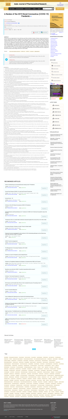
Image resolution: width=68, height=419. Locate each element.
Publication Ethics (54, 49)
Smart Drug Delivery (50, 393)
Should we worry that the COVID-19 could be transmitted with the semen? (20, 269)
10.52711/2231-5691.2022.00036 (12, 265)
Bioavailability (6, 370)
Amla (49, 391)
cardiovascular (41, 373)
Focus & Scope (53, 39)
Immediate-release (44, 378)
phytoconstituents (39, 386)
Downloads (53, 408)
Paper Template (55, 68)
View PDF (36, 32)
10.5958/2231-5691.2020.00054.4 (12, 272)
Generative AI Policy (54, 45)
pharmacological (26, 360)
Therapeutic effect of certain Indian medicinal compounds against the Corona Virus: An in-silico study (25, 219)
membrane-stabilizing (7, 360)
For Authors (28, 8)
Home (6, 8)
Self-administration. (12, 370)
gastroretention (28, 380)
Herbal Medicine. (17, 373)
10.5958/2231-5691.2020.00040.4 (12, 23)
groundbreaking (52, 373)
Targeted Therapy (57, 393)
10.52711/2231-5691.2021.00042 (12, 257)
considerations (6, 396)
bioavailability (6, 357)
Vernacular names (36, 396)
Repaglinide (56, 381)
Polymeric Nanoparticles (15, 363)
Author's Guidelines (56, 65)
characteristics (40, 381)
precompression (13, 378)
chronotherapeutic (58, 357)
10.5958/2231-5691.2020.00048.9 (12, 201)
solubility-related (50, 381)
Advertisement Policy (54, 55)
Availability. (53, 378)
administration (6, 368)
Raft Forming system (16, 381)
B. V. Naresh (10, 19)
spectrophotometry (37, 370)
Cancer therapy (61, 363)
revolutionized (29, 373)
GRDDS (44, 380)
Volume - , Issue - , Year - (15, 29)
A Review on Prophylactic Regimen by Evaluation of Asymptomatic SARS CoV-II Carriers (23, 261)
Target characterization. (22, 388)
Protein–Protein (12, 386)
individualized (48, 388)
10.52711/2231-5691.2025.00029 (12, 285)
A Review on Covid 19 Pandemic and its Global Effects (16, 254)
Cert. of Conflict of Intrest (57, 74)
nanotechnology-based (49, 363)
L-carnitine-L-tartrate (29, 383)
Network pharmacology (52, 386)
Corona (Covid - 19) (9, 198)
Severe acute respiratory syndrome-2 (15, 51)
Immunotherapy (20, 365)
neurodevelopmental (48, 365)
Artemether (34, 378)
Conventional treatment (7, 365)
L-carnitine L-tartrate (26, 385)
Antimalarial (39, 378)
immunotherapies (36, 363)
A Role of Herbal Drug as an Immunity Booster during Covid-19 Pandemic (20, 184)
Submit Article (60, 8)
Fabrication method (53, 368)
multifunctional (39, 393)
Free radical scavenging (41, 385)
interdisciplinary (55, 363)
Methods (47, 380)
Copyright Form (56, 71)
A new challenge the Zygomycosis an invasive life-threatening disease (19, 296)
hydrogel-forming (12, 368)
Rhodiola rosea (11, 373)
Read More (44, 188)
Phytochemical (42, 396)
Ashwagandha (6, 373)
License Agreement (54, 42)
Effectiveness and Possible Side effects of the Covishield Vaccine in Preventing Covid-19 (23, 282)
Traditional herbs (15, 388)
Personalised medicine (33, 365)
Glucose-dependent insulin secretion (41, 375)
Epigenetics (57, 365)
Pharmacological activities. (49, 396)
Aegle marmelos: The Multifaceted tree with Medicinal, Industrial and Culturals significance (23, 311)
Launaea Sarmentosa (38, 360)
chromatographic (30, 370)
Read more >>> (61, 32)
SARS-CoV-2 (23, 51)
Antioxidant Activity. (57, 385)
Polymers (62, 393)
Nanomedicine (58, 362)
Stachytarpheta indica (24, 396)
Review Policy (53, 52)
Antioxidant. (61, 391)
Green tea (52, 391)
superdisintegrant (39, 357)
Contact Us (53, 409)
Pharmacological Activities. (8, 362)
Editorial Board (19, 8)
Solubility (49, 378)
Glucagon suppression (50, 375)
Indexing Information (57, 80)
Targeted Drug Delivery (7, 363)
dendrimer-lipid (21, 362)
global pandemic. (37, 51)
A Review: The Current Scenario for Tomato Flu (14, 276)
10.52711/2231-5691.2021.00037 (12, 187)
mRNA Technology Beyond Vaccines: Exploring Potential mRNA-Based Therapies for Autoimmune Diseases (25, 319)
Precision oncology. (40, 365)
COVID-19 (27, 51)
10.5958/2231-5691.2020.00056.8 (12, 250)
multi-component (45, 386)
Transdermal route (46, 368)
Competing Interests (54, 38)
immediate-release (7, 378)
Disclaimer (52, 56)
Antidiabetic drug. (22, 383)
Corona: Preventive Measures (11, 289)
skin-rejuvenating (12, 391)
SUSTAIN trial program (31, 375)
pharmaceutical (18, 370)
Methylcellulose (45, 357)
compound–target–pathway (19, 386)
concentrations (47, 383)
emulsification (24, 391)
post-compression (51, 357)
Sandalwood (57, 391)
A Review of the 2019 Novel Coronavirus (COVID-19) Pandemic (26, 15)
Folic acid (53, 365)
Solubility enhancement (7, 383)
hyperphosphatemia (42, 388)
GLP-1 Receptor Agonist (23, 375)
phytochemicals (31, 360)
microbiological (30, 391)
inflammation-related (19, 385)
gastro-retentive (39, 380)
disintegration (29, 368)
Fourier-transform (27, 357)
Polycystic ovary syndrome (8, 388)
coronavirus (32, 51)
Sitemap (26, 416)
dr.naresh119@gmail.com (11, 21)
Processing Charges (55, 77)
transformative (42, 363)
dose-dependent (6, 385)
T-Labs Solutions (57, 417)
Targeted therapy (14, 365)
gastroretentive (17, 380)
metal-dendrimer (39, 362)
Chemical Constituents (52, 360)
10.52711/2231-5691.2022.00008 (12, 194)
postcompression (19, 378)
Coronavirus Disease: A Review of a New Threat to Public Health (18, 226)
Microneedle (59, 368)
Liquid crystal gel (61, 381)
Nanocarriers (45, 393)
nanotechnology (17, 393)
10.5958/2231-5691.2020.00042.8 (12, 229)
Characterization (21, 357)
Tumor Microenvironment (23, 363)
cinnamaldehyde (6, 386)
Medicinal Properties (45, 360)
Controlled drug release (15, 383)
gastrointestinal (57, 373)
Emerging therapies (26, 365)
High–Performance (49, 370)
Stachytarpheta (12, 396)
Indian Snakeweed (30, 396)
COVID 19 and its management (11, 241)
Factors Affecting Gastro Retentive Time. (26, 381)
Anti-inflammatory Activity (49, 385)
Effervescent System (53, 380)
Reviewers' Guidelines (54, 50)
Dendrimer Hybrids (52, 362)
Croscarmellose (33, 357)
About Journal (12, 416)
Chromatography (43, 370)
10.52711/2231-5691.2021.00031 (12, 222)
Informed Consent (54, 41)
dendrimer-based (15, 362)
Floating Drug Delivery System (8, 381)
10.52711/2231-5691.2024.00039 (12, 307)
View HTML (45, 32)
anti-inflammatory (19, 360)
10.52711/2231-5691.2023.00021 (12, 292)
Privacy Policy (53, 48)
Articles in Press (54, 407)
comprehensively (23, 373)
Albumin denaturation (33, 385)
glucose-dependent (35, 373)
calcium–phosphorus (35, 388)
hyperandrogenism (33, 386)
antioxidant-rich (35, 391)
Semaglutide (17, 375)
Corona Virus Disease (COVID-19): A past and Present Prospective (18, 191)
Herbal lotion (46, 391)
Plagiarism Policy (53, 46)
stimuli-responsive (45, 362)
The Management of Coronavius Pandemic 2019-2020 (16, 247)
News (39, 8)
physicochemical (19, 391)
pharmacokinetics (33, 393)
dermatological (41, 391)
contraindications (6, 375)
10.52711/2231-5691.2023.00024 (12, 299)
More (34, 8)
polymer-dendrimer (33, 362)
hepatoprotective (13, 360)
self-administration (40, 368)
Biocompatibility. (30, 363)
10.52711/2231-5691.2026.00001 (12, 323)
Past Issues (12, 8)
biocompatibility (27, 362)
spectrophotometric (24, 370)
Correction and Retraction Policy (56, 53)
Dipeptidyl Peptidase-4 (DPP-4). (59, 375)
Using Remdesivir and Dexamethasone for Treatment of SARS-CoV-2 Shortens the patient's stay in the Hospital (26, 212)
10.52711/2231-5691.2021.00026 (12, 215)
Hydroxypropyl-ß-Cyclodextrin (13, 357)
